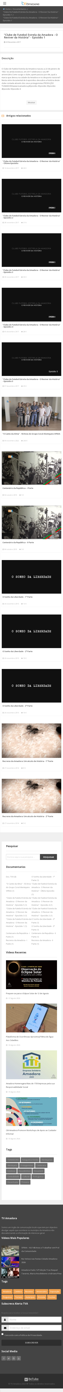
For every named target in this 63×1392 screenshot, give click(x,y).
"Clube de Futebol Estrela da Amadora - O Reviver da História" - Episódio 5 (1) (18, 901)
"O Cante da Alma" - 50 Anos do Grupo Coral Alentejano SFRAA (31, 433)
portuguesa (38, 1176)
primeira (25, 1182)
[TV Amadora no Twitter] (8, 1358)
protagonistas (27, 1165)
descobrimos (24, 1171)
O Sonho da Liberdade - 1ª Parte (17, 597)
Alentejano (12, 1165)
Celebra (18, 1291)
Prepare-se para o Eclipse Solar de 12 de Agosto (27, 993)
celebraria (41, 1165)
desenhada (12, 1182)
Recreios (29, 1291)
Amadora (7, 1291)
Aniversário (41, 1291)
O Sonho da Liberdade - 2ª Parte (17, 651)
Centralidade (13, 1176)
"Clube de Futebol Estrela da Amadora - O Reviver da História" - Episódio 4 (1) (44, 901)
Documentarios (20, 9)
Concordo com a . (23, 1335)
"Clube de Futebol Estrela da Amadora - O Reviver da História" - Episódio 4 (31, 325)
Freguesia (7, 1297)
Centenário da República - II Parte (18, 542)
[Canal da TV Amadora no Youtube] (18, 1358)
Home (8, 9)
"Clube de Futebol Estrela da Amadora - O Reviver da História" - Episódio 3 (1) (18, 912)
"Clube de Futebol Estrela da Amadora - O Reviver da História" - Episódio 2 (31, 216)
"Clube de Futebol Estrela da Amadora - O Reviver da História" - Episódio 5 (31, 380)
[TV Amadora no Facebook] (3, 1358)
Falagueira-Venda (30, 1159)
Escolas (51, 1297)
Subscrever (31, 1342)
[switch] (2, 1334)
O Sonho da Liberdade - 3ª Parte (17, 705)
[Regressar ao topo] (53, 1373)
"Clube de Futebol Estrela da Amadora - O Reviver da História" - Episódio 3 (31, 271)
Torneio (18, 1297)
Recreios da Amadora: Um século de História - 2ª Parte (27, 816)
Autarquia (30, 1297)
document (38, 1171)
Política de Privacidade (31, 1335)
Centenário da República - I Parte (17, 488)
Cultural (26, 1176)
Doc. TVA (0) (11, 876)
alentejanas (47, 1159)
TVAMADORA (13, 1159)
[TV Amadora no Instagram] (13, 1358)
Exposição (54, 1291)
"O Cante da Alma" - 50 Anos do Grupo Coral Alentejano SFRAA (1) (18, 887)
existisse (11, 1171)
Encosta (41, 1297)
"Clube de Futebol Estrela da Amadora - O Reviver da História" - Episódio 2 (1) (44, 912)
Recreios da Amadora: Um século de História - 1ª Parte (27, 761)
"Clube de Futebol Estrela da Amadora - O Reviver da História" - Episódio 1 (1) (18, 922)
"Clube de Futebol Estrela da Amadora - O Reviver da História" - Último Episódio (31, 162)
